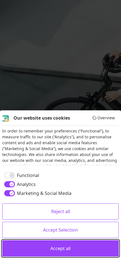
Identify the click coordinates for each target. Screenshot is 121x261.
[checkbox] (20, 175)
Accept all (60, 248)
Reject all (60, 211)
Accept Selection (60, 230)
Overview (106, 117)
